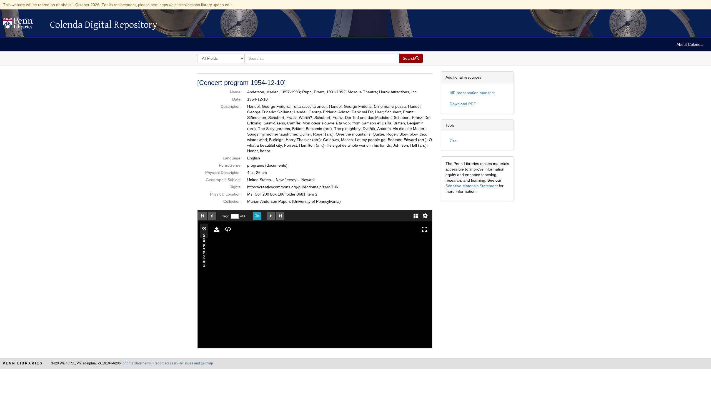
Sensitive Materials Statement (471, 186)
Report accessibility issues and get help (183, 363)
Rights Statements (137, 363)
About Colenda (690, 44)
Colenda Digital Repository (23, 25)
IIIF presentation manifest (472, 93)
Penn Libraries (23, 363)
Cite (453, 141)
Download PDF (463, 104)
